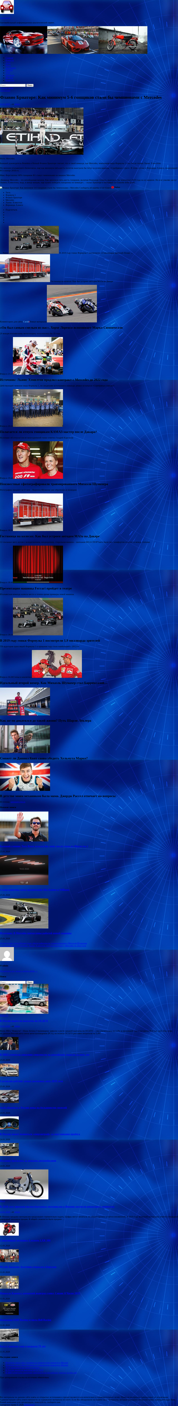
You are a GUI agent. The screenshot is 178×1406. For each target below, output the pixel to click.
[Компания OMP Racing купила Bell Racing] (9, 1314)
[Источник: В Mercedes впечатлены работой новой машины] (24, 927)
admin (17, 104)
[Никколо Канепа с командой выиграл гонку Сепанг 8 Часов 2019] (9, 1288)
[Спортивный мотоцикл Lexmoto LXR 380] (9, 1235)
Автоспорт (11, 68)
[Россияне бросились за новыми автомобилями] (9, 1155)
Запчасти (10, 75)
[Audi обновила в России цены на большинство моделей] (9, 1102)
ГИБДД (9, 70)
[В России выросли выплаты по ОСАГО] (24, 1013)
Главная (9, 58)
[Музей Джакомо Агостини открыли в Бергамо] (9, 1261)
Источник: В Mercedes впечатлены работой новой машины (35, 933)
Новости (10, 60)
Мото (8, 65)
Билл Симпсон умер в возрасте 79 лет (23, 1346)
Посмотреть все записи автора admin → (19, 971)
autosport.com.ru (18, 802)
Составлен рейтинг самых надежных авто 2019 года (31, 1081)
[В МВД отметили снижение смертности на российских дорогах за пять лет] (9, 1049)
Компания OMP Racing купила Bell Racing (25, 1319)
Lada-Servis (5, 18)
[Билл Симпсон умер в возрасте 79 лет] (9, 1341)
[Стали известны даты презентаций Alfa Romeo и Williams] (24, 884)
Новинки (10, 80)
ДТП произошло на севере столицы (22, 1367)
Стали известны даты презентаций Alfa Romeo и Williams (34, 889)
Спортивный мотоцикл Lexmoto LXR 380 (25, 1240)
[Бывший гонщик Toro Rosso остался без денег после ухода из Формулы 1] (24, 841)
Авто (8, 63)
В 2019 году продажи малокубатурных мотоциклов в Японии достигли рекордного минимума (57, 1206)
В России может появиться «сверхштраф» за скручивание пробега (40, 1134)
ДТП (8, 73)
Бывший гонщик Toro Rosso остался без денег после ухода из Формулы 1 (44, 846)
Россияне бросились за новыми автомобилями (28, 1160)
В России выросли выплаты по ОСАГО (24, 1020)
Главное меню (6, 88)
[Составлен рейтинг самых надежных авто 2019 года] (9, 1076)
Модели (9, 78)
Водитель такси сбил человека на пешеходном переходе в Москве (37, 1362)
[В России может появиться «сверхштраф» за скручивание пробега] (9, 1128)
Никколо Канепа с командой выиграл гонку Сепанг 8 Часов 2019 (40, 1293)
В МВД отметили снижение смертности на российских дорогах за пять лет (45, 1054)
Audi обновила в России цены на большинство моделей (33, 1107)
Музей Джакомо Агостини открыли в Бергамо (28, 1266)
